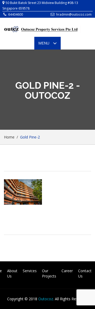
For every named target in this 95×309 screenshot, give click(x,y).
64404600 (15, 14)
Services (30, 270)
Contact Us (85, 273)
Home (9, 137)
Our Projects (49, 273)
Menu (49, 45)
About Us (12, 273)
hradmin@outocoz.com (74, 14)
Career (67, 270)
